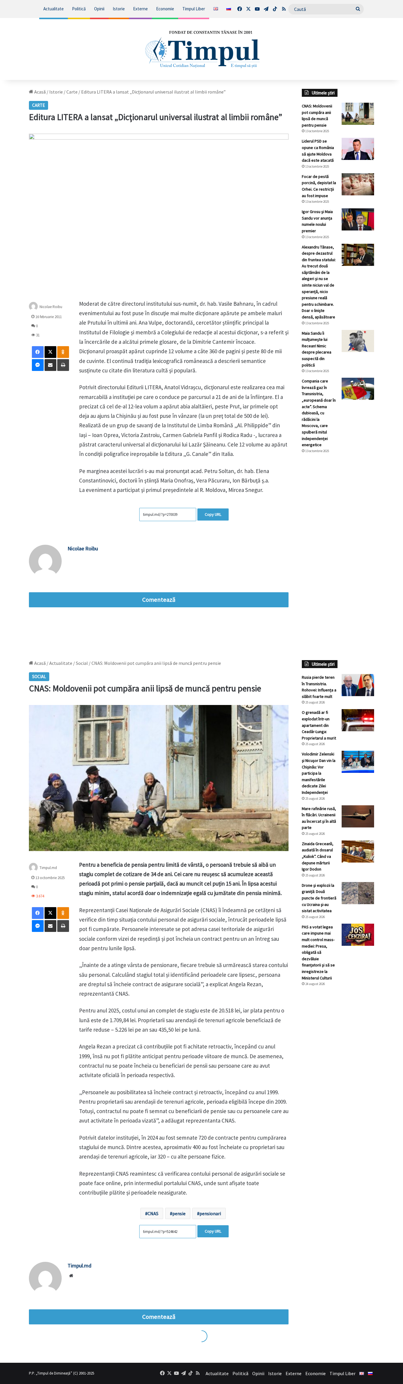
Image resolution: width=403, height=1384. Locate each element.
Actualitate (53, 9)
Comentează (158, 599)
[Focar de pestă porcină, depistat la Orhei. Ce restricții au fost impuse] (358, 184)
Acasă (39, 92)
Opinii (99, 9)
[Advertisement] (338, 556)
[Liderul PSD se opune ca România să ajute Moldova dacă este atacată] (358, 149)
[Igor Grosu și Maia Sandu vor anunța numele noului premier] (358, 219)
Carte (72, 92)
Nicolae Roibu (83, 548)
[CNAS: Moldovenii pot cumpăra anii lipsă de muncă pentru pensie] (358, 114)
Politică (79, 9)
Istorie (119, 9)
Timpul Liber (193, 9)
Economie (165, 9)
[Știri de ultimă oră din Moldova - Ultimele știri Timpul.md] (202, 49)
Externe (140, 9)
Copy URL (213, 514)
